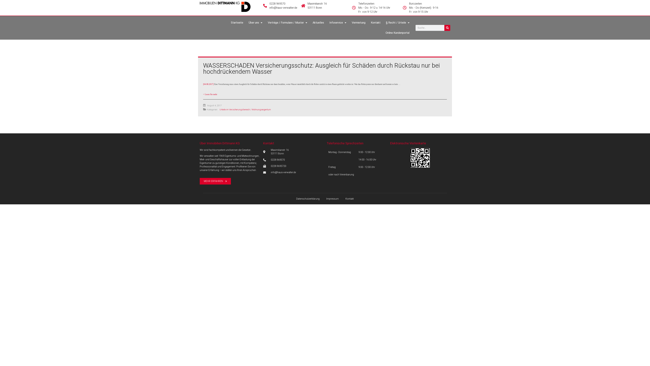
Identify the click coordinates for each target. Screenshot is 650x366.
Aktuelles (318, 22)
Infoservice (336, 22)
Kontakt (376, 22)
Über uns (254, 22)
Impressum (332, 198)
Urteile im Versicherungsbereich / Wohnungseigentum (245, 109)
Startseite (237, 22)
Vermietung (358, 22)
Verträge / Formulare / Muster (286, 22)
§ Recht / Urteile (396, 22)
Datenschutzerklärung (308, 198)
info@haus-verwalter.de (283, 7)
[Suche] (447, 28)
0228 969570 (277, 3)
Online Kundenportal (397, 32)
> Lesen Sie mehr (210, 94)
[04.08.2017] (301, 84)
